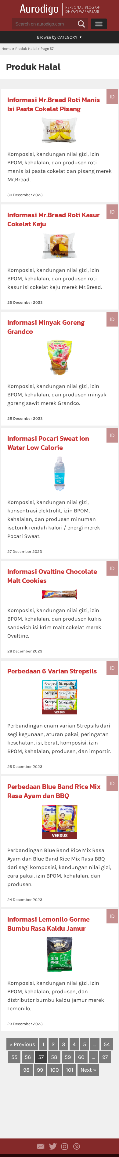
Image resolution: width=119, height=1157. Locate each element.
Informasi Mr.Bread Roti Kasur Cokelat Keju (53, 219)
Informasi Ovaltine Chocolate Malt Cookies (52, 576)
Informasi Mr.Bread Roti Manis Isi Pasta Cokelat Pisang (53, 104)
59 (68, 1057)
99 (40, 1069)
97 (105, 1057)
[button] (81, 24)
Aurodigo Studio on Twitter (52, 1146)
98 (26, 1069)
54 (107, 1044)
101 (69, 1069)
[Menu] (99, 24)
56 (28, 1057)
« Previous (22, 1044)
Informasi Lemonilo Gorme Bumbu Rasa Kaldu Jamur (48, 923)
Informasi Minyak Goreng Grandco (46, 327)
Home (6, 48)
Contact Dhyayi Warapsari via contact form (40, 1146)
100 (54, 1069)
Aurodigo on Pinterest (76, 1146)
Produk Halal (26, 48)
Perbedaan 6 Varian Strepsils (52, 671)
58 (54, 1057)
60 (81, 1057)
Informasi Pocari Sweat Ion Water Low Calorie (48, 443)
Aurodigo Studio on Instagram (64, 1146)
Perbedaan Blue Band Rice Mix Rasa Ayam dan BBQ (54, 791)
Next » (88, 1069)
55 (14, 1057)
